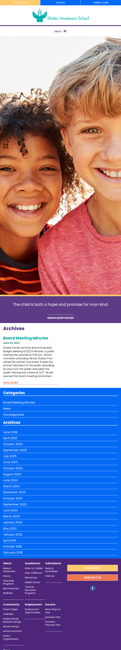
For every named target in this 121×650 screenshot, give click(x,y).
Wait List (49, 576)
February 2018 (12, 552)
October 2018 (12, 546)
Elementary (31, 577)
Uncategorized (13, 415)
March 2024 (11, 486)
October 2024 (13, 468)
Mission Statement (9, 570)
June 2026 (10, 432)
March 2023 (11, 516)
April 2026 (10, 438)
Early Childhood (33, 572)
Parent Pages (10, 609)
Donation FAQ (52, 617)
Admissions (53, 563)
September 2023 (15, 504)
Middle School (32, 582)
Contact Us (20, 2)
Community (11, 604)
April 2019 (9, 540)
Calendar (8, 614)
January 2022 (12, 534)
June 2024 (10, 480)
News (7, 408)
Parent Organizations (10, 637)
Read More (10, 383)
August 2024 (12, 474)
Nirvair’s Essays (11, 626)
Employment (33, 604)
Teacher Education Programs (30, 590)
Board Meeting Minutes (25, 338)
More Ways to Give (52, 611)
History (7, 576)
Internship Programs (8, 582)
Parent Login (100, 2)
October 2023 (13, 498)
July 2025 (10, 456)
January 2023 (12, 522)
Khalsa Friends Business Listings (12, 620)
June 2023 (10, 510)
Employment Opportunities (32, 611)
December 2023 (14, 492)
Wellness (8, 593)
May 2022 (10, 528)
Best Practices (11, 588)
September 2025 (15, 450)
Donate (60, 2)
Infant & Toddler (34, 568)
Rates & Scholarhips (51, 570)
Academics (32, 563)
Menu (57, 31)
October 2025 (13, 444)
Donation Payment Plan (52, 623)
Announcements (12, 631)
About (7, 563)
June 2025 (10, 462)
